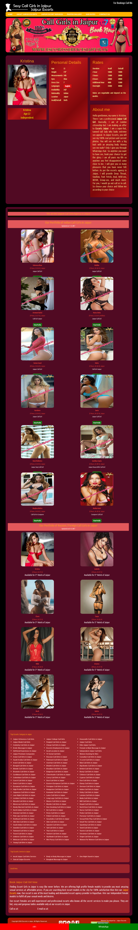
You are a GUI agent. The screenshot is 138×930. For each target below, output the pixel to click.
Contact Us (104, 14)
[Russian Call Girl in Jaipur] (37, 550)
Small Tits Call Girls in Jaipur (91, 822)
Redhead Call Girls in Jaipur (23, 819)
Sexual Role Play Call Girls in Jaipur (93, 819)
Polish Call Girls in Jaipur (55, 816)
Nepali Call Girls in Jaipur (89, 804)
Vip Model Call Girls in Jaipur (57, 837)
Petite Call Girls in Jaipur (89, 813)
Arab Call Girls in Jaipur (22, 763)
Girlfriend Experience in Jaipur (24, 751)
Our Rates (90, 14)
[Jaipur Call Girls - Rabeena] (37, 246)
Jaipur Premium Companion (23, 754)
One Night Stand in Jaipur (89, 856)
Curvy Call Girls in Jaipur (55, 778)
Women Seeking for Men (89, 754)
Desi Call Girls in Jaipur (55, 780)
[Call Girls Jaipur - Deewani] (37, 293)
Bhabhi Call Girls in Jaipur (56, 766)
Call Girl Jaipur (37, 319)
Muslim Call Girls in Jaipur (56, 804)
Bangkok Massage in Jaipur (57, 859)
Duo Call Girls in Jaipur (88, 780)
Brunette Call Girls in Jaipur (23, 772)
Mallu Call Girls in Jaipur (89, 798)
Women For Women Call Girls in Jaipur (94, 840)
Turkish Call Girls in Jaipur (56, 834)
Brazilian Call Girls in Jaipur (57, 769)
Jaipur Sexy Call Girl (37, 467)
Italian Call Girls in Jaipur (89, 789)
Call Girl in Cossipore (37, 514)
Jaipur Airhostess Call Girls (23, 739)
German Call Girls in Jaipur (90, 786)
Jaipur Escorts (121, 920)
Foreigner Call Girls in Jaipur (57, 786)
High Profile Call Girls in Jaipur (24, 789)
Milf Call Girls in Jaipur (88, 801)
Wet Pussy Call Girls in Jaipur (57, 840)
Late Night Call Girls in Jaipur (24, 795)
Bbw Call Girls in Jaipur (88, 763)
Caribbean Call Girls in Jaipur (24, 775)
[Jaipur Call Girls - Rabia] (96, 344)
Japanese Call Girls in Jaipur (24, 792)
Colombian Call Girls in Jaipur (24, 778)
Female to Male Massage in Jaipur (93, 748)
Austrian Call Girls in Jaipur (56, 763)
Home (10, 14)
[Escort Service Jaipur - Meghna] (37, 489)
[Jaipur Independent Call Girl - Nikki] (37, 644)
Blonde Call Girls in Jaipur (23, 769)
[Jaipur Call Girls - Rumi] (37, 442)
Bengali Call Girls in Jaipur (23, 766)
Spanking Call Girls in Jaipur (90, 825)
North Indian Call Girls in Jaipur (25, 810)
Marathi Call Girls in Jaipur (23, 801)
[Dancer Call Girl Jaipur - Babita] (96, 692)
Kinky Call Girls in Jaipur (89, 792)
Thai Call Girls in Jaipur (55, 831)
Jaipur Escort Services (52, 14)
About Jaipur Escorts (27, 14)
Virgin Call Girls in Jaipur (89, 837)
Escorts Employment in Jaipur (58, 748)
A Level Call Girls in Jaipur (90, 760)
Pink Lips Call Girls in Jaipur (23, 816)
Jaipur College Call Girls (55, 739)
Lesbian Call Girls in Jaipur (23, 798)
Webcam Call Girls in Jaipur (23, 840)
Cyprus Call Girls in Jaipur (90, 778)
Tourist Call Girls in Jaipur (89, 831)
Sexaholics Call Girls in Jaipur (57, 819)
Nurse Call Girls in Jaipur (89, 810)
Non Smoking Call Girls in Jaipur (58, 807)
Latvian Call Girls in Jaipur (90, 795)
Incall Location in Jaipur (55, 751)
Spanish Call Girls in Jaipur (56, 825)
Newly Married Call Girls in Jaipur (26, 807)
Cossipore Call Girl (97, 514)
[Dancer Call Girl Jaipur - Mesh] (37, 692)
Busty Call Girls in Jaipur (89, 772)
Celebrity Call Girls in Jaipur (23, 745)
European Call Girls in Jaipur (24, 786)
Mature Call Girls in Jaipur (56, 801)
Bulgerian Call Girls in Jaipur (57, 772)
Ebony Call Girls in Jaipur (89, 783)
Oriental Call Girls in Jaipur (23, 813)
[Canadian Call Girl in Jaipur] (96, 550)
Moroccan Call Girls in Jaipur (24, 804)
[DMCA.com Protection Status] (100, 923)
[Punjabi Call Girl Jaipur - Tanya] (96, 597)
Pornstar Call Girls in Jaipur (90, 816)
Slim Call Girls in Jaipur (55, 822)
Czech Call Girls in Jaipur (22, 780)
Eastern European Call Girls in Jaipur (60, 783)
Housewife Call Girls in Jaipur (91, 739)
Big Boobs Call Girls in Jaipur (91, 766)
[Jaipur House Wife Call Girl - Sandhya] (96, 442)
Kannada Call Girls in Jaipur (57, 792)
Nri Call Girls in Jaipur (54, 810)
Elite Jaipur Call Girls (88, 745)
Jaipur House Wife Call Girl (97, 467)
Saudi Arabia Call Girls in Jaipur (25, 760)
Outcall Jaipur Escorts (21, 859)
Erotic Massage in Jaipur (22, 748)
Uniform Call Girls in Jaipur (23, 837)
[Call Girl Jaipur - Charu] (37, 597)
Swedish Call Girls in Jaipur (23, 828)
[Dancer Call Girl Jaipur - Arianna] (96, 644)
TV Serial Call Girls (53, 754)
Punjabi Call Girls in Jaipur (56, 742)
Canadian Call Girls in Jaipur (90, 757)
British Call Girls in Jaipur (89, 769)
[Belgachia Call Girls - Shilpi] (37, 344)
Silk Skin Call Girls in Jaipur (23, 822)
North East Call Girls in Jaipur (91, 807)
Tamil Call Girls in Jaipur (89, 828)
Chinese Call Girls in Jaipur (90, 775)
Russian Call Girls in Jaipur (56, 757)
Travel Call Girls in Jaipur (22, 834)
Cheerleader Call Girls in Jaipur (58, 775)
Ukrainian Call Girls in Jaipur (90, 834)
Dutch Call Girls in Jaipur (22, 783)
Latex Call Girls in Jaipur (55, 795)
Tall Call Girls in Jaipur (54, 828)
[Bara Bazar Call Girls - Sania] (96, 391)
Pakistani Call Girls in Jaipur (57, 760)
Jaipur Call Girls (86, 742)
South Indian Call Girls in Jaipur (25, 825)
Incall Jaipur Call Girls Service (24, 856)
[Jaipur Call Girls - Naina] (96, 293)
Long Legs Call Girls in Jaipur (57, 798)
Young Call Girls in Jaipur (22, 843)
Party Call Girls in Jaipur (55, 813)
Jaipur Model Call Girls (21, 742)
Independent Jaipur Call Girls (91, 751)
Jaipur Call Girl (37, 271)
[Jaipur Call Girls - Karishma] (37, 391)
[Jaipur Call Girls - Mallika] (96, 246)
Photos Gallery (74, 14)
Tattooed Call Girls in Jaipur (23, 831)
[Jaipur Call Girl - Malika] (96, 489)
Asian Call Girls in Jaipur (22, 757)
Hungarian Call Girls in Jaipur (57, 789)
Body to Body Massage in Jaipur (58, 856)
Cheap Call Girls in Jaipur (56, 745)
